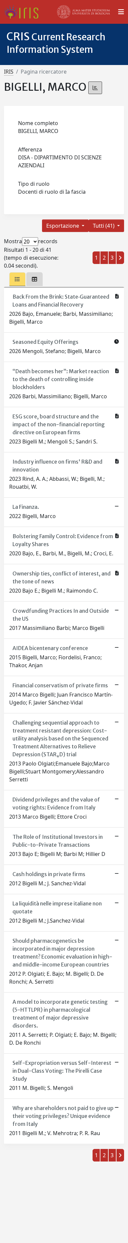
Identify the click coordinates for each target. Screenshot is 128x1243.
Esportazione (63, 225)
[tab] (17, 279)
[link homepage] (24, 12)
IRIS (8, 71)
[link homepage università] (83, 12)
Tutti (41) (104, 225)
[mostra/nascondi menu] (121, 12)
